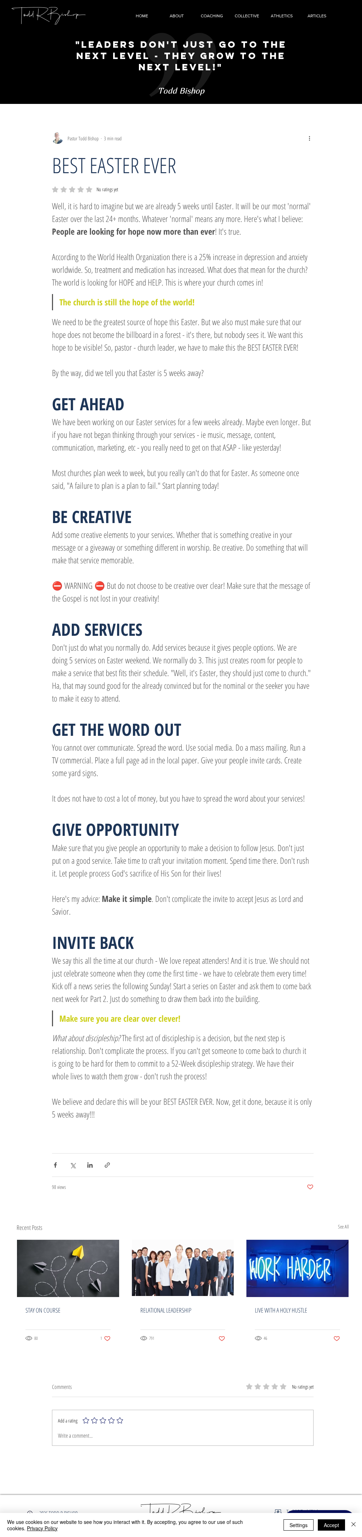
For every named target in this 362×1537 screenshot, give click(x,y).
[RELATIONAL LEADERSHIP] (183, 1268)
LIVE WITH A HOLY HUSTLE (281, 1310)
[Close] (353, 1525)
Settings (299, 1525)
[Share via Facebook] (55, 1165)
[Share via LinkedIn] (90, 1165)
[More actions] (309, 138)
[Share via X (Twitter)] (72, 1165)
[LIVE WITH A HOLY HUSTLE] (297, 1268)
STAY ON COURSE (42, 1310)
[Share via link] (107, 1165)
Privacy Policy (42, 1528)
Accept (331, 1525)
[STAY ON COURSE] (68, 1268)
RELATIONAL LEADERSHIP (165, 1310)
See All (343, 1226)
